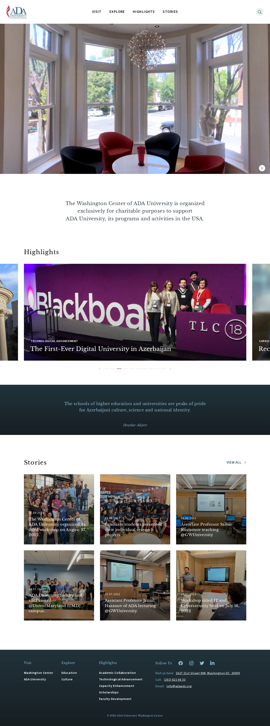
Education (69, 673)
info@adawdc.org (179, 686)
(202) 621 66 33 (175, 680)
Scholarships (109, 692)
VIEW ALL (234, 462)
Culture (67, 679)
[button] (99, 369)
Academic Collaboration (117, 673)
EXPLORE (117, 11)
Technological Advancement (121, 679)
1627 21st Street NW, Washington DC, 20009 (208, 673)
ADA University (35, 679)
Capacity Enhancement (116, 686)
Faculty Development (115, 699)
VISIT (97, 11)
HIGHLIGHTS (144, 11)
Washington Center (38, 673)
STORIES (170, 11)
